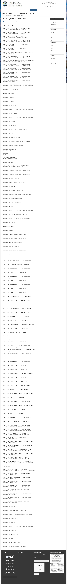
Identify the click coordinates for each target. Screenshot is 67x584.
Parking (52, 50)
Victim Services (53, 63)
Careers (52, 27)
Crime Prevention (16, 10)
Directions (52, 37)
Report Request (53, 60)
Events (40, 10)
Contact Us (51, 10)
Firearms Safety (53, 42)
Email (35, 558)
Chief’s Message (7, 10)
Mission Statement (54, 48)
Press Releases (26, 10)
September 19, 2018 (7, 21)
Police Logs (33, 10)
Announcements (53, 24)
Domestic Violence (54, 39)
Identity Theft (53, 47)
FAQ (45, 10)
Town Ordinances (53, 61)
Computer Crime (53, 30)
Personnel (52, 53)
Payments (52, 52)
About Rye (52, 21)
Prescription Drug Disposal (55, 56)
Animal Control (53, 22)
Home (3, 15)
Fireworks (52, 43)
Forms (52, 45)
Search (63, 10)
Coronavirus (53, 34)
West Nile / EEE (53, 65)
